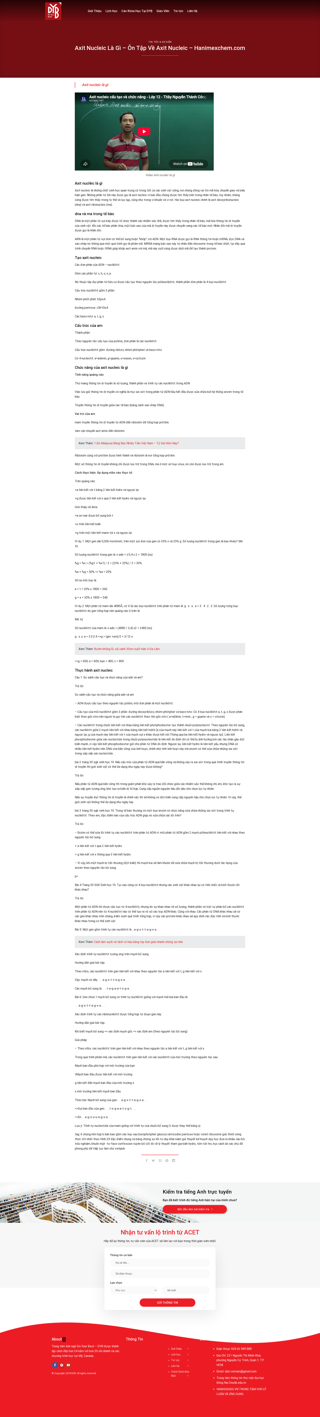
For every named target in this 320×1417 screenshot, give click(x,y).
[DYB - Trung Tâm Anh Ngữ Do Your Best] (63, 11)
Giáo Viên (162, 11)
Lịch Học (111, 11)
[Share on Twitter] (153, 1161)
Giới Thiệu (94, 11)
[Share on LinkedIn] (174, 1161)
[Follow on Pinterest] (62, 1365)
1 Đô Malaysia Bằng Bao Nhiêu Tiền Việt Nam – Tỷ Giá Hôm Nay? (136, 443)
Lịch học (176, 1354)
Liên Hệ (192, 11)
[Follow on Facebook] (55, 1365)
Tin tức (178, 11)
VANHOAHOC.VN (227, 1389)
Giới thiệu (176, 1348)
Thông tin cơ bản (121, 1255)
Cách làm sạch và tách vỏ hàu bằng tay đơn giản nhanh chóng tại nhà (138, 942)
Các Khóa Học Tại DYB (136, 11)
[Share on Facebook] (147, 1161)
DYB (73, 1373)
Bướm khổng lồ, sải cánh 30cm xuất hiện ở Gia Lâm (127, 649)
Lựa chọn (116, 1282)
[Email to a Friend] (160, 1161)
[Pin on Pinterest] (167, 1161)
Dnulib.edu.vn (237, 1382)
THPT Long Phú (63, 1390)
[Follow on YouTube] (68, 1365)
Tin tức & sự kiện (160, 42)
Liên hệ (175, 1365)
